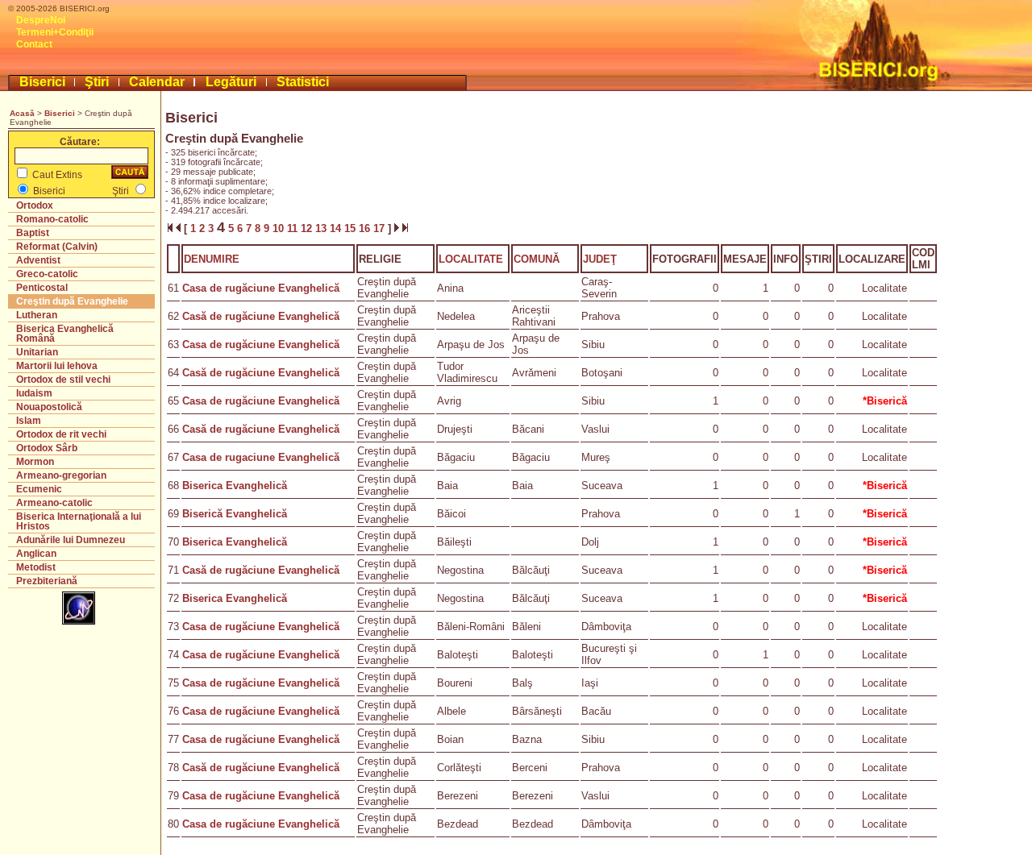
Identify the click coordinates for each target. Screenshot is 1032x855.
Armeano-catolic (54, 503)
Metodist (36, 567)
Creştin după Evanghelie (72, 301)
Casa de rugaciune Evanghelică (260, 457)
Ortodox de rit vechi (61, 434)
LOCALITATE (471, 259)
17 (380, 228)
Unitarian (37, 352)
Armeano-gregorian (61, 475)
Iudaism (34, 393)
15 (351, 228)
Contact (34, 44)
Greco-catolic (47, 274)
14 (337, 228)
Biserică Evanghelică (234, 514)
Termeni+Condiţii (55, 32)
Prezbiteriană (46, 581)
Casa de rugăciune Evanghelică (260, 288)
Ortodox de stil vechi (63, 379)
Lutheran (36, 315)
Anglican (36, 553)
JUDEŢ (600, 259)
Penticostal (42, 288)
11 (294, 228)
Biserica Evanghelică (234, 485)
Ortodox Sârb (46, 448)
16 (366, 228)
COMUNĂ (537, 259)
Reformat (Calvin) (57, 246)
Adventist (38, 260)
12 (308, 228)
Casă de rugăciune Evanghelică (260, 316)
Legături (231, 82)
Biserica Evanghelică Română (65, 333)
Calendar (157, 82)
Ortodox (34, 205)
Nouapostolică (49, 407)
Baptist (32, 233)
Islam (28, 420)
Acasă (22, 113)
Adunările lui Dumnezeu (70, 540)
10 (280, 228)
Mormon (35, 462)
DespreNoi (40, 20)
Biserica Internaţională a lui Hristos (78, 521)
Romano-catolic (52, 219)
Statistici (303, 82)
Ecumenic (39, 489)
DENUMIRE (211, 259)
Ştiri (97, 82)
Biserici (42, 82)
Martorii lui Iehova (57, 366)
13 (322, 228)
